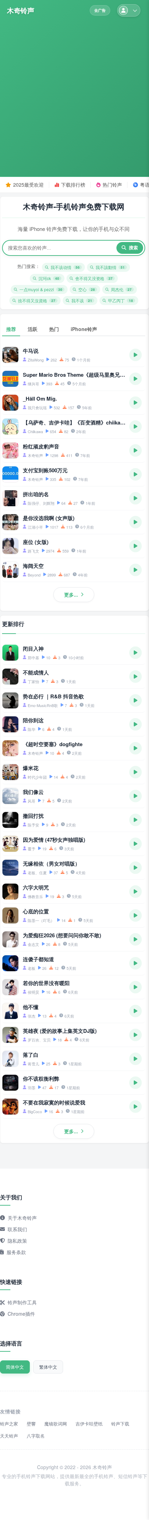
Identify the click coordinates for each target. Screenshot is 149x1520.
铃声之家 (9, 1423)
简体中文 (15, 1366)
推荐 (11, 328)
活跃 (32, 328)
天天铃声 (9, 1435)
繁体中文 (48, 1366)
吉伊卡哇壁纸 (89, 1423)
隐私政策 (17, 1240)
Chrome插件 (21, 1313)
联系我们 (17, 1229)
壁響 (31, 1423)
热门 (54, 328)
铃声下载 (120, 1423)
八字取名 (36, 1435)
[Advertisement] (74, 94)
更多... (71, 594)
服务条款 (16, 1252)
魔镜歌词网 (55, 1423)
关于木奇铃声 (22, 1217)
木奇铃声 (20, 10)
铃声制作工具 (22, 1302)
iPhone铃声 (84, 328)
